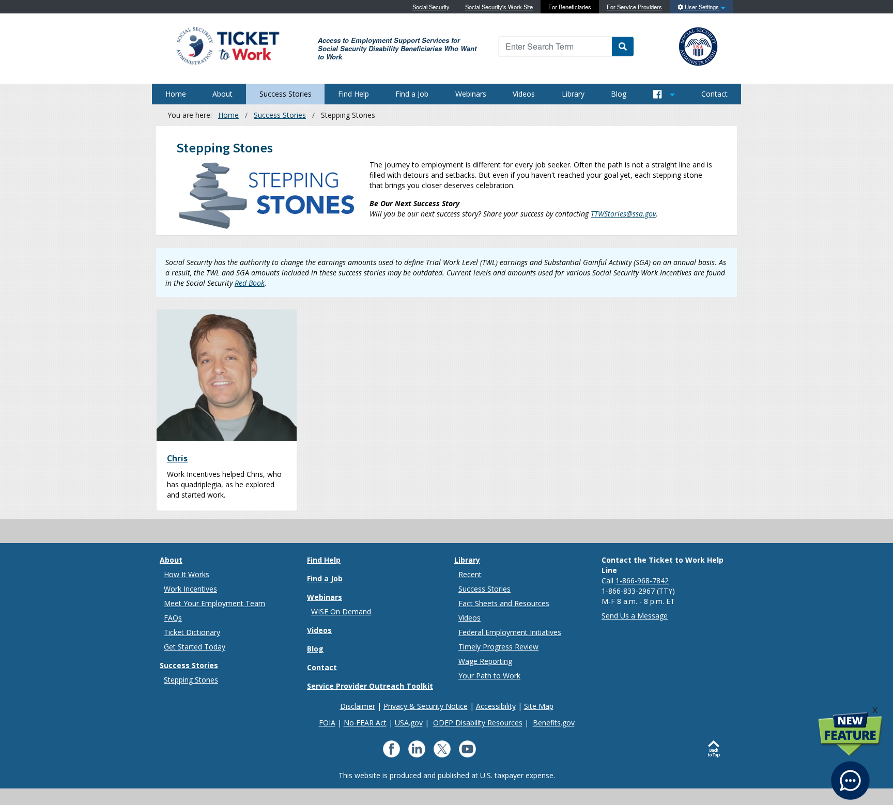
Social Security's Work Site (499, 7)
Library (573, 94)
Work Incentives (190, 589)
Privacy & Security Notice (425, 706)
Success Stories (285, 94)
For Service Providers (634, 7)
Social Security (431, 7)
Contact (714, 94)
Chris (177, 458)
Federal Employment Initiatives (509, 632)
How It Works (186, 574)
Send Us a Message (635, 616)
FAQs (173, 618)
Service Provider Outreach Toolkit (370, 686)
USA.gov (409, 722)
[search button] (623, 46)
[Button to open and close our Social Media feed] (664, 94)
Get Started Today (194, 647)
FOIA (327, 722)
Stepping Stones (191, 680)
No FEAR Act (365, 722)
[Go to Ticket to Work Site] (227, 45)
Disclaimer (357, 706)
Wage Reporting (485, 661)
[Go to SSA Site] (698, 45)
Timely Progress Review (498, 647)
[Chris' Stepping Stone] (227, 375)
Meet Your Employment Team (214, 603)
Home (175, 94)
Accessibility (496, 706)
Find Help (353, 94)
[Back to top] (716, 749)
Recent (470, 574)
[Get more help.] (850, 775)
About (222, 94)
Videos (524, 94)
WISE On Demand (341, 611)
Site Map (538, 706)
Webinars (470, 94)
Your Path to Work (489, 675)
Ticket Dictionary (192, 632)
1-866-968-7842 (642, 580)
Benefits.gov (554, 722)
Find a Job (411, 94)
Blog (618, 94)
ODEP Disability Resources (477, 722)
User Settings (701, 7)
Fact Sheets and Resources (503, 603)
